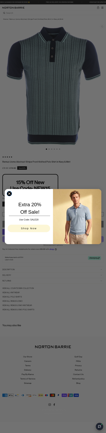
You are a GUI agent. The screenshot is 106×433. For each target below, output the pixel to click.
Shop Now (29, 228)
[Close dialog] (9, 193)
